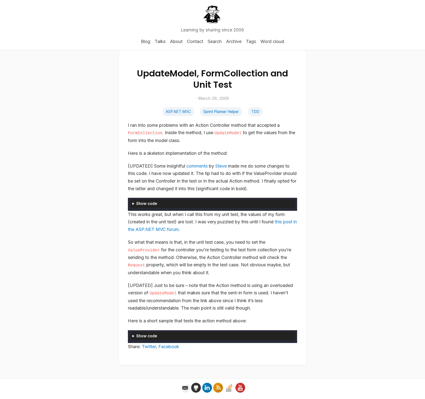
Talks (160, 41)
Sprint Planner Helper (221, 111)
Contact (195, 41)
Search (215, 41)
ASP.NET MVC (178, 111)
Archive (234, 41)
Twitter (149, 346)
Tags (251, 41)
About (176, 41)
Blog (145, 41)
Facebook (168, 346)
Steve (221, 166)
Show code (146, 203)
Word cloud (272, 41)
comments (197, 166)
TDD (255, 111)
